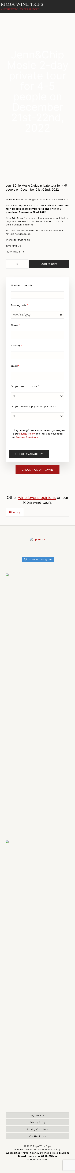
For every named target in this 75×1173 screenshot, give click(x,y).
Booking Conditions (27, 437)
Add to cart (49, 264)
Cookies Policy (37, 1136)
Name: (15, 325)
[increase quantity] (24, 264)
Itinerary (14, 512)
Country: (16, 345)
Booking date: (19, 305)
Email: (15, 366)
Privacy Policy (27, 433)
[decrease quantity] (10, 264)
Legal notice (37, 1115)
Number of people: (22, 285)
